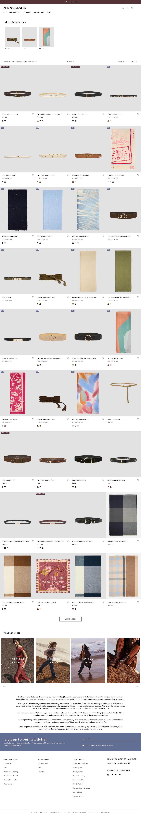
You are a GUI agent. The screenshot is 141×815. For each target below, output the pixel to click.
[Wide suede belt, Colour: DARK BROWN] (73, 486)
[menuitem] (4, 12)
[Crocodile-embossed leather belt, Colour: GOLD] (2, 547)
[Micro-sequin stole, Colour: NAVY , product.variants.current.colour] (2, 242)
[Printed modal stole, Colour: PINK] (78, 242)
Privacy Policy (106, 745)
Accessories (17, 61)
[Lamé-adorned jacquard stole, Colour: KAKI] (73, 303)
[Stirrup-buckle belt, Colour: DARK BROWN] (73, 120)
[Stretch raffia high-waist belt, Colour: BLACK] (40, 364)
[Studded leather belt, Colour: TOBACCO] (37, 181)
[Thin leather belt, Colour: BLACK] (2, 181)
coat (57, 726)
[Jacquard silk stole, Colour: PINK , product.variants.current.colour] (108, 364)
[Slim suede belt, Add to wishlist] (138, 419)
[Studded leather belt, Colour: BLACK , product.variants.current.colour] (110, 486)
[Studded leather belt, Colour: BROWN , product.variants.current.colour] (37, 486)
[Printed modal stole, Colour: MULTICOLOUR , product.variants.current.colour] (75, 425)
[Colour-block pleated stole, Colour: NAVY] (5, 608)
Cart (39, 768)
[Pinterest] (116, 774)
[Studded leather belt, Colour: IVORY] (75, 181)
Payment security (79, 776)
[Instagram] (108, 774)
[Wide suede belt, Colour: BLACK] (5, 486)
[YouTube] (120, 774)
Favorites (41, 772)
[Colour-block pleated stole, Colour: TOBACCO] (73, 608)
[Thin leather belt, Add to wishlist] (138, 114)
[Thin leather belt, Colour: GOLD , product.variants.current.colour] (5, 181)
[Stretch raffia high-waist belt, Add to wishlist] (68, 358)
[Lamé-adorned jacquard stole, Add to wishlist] (103, 297)
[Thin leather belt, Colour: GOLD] (110, 120)
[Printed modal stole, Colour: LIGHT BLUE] (108, 181)
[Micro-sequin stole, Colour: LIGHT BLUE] (5, 242)
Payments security (10, 780)
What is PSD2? (78, 780)
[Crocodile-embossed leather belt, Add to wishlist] (68, 114)
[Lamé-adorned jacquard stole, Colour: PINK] (110, 303)
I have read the (99, 745)
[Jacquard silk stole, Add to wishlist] (138, 358)
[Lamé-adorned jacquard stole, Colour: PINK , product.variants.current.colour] (75, 303)
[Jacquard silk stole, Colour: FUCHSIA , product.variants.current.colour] (5, 425)
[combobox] (122, 61)
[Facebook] (112, 774)
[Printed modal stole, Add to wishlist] (138, 175)
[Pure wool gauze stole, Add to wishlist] (138, 602)
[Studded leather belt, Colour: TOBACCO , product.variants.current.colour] (73, 181)
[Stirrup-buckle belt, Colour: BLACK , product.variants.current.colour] (75, 120)
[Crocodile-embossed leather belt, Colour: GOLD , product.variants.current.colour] (37, 120)
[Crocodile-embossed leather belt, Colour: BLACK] (40, 120)
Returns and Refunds (11, 776)
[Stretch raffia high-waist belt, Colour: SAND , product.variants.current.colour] (37, 364)
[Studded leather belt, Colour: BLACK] (40, 486)
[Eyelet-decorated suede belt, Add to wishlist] (138, 236)
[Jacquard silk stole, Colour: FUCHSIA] (110, 364)
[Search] (123, 8)
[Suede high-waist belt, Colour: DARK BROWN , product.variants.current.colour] (37, 425)
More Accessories (29, 61)
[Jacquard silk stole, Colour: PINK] (2, 426)
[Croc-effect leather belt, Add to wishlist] (103, 541)
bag (75, 726)
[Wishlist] (132, 8)
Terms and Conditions (80, 763)
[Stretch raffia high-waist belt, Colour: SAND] (73, 364)
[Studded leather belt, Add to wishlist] (68, 175)
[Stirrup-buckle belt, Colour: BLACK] (5, 120)
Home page (8, 61)
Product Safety (78, 796)
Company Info (77, 768)
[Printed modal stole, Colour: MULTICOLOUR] (110, 181)
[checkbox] (83, 745)
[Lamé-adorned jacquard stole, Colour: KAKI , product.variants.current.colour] (108, 303)
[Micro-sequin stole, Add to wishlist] (32, 236)
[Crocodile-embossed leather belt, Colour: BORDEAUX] (42, 120)
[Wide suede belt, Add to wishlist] (32, 480)
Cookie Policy (77, 784)
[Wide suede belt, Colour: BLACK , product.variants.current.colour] (75, 486)
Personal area (43, 763)
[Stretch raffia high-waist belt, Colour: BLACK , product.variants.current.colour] (75, 364)
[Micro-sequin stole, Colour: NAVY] (37, 242)
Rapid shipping (70, 2)
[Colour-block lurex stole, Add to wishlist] (138, 541)
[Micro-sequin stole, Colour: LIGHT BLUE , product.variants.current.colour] (40, 242)
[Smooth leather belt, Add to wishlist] (32, 358)
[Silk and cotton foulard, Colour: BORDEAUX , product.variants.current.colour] (37, 608)
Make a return (8, 784)
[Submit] (135, 739)
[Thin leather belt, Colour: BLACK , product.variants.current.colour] (108, 120)
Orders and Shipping (11, 772)
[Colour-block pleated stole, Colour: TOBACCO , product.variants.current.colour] (2, 608)
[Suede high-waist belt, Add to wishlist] (68, 297)
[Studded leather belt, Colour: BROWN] (108, 486)
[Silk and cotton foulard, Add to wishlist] (68, 602)
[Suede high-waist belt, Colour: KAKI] (40, 426)
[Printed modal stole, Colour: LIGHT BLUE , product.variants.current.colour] (73, 242)
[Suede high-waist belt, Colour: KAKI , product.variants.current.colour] (40, 303)
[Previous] (4, 686)
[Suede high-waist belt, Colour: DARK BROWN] (37, 303)
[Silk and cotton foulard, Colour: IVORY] (40, 608)
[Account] (128, 8)
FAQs (5, 768)
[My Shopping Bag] (136, 8)
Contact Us (7, 763)
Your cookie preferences (81, 788)
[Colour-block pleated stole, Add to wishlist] (32, 602)
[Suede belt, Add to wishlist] (32, 297)
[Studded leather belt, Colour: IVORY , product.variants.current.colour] (40, 181)
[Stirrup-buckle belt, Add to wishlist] (32, 114)
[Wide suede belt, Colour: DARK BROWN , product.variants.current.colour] (2, 486)
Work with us (77, 792)
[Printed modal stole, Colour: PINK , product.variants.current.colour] (113, 181)
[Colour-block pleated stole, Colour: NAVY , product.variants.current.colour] (75, 608)
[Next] (137, 686)
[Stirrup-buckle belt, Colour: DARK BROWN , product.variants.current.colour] (2, 120)
